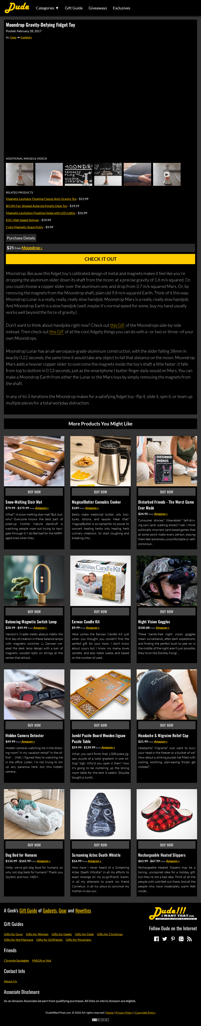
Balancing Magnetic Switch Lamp (31, 621)
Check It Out (101, 259)
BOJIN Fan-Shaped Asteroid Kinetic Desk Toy (36, 206)
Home (109, 1012)
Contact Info (14, 971)
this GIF (117, 325)
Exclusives (121, 7)
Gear (13, 37)
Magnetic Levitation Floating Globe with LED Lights (40, 213)
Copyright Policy (145, 1012)
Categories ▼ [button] (47, 7)
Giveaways (98, 7)
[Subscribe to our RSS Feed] (189, 939)
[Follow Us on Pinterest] (173, 939)
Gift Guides (13, 924)
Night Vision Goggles (154, 621)
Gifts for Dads (84, 934)
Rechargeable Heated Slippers (161, 855)
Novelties (83, 910)
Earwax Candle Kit (86, 621)
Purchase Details (21, 238)
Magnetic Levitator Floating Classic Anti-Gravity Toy (41, 199)
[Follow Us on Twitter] (165, 939)
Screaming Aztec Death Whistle (96, 855)
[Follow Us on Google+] (181, 939)
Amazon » (42, 508)
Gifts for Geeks (62, 934)
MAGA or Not (41, 960)
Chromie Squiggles (16, 960)
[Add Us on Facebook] (156, 939)
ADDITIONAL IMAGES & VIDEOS (26, 158)
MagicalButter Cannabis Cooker (96, 502)
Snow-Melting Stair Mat (23, 502)
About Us (10, 981)
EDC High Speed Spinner (22, 220)
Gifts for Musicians (78, 939)
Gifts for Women (37, 934)
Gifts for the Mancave (18, 939)
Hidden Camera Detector (24, 735)
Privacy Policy (124, 1012)
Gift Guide (74, 7)
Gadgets (26, 37)
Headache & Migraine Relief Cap (163, 735)
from (32, 508)
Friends (10, 950)
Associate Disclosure (21, 992)
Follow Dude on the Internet (173, 928)
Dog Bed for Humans (21, 855)
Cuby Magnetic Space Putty (24, 227)
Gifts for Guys (13, 934)
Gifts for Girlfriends (49, 939)
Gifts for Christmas (110, 934)
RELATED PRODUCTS (19, 192)
